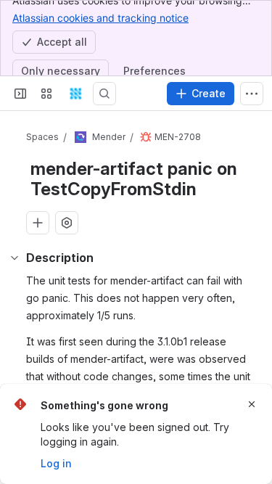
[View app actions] (66, 222)
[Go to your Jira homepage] (75, 93)
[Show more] (251, 93)
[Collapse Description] (14, 257)
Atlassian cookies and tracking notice (100, 18)
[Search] (104, 93)
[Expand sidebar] (20, 93)
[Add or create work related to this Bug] (37, 222)
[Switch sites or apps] (46, 93)
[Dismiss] (251, 404)
